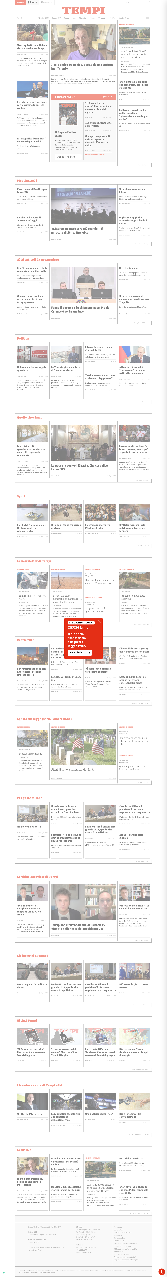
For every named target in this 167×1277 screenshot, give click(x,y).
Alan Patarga (125, 591)
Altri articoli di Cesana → (142, 480)
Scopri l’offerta (78, 652)
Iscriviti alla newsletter (123, 1233)
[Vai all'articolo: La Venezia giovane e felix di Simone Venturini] (66, 354)
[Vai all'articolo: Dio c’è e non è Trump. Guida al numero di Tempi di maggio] (134, 1036)
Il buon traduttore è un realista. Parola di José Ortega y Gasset (30, 299)
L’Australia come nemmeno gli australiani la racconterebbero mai (67, 599)
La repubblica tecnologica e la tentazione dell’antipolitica (65, 1117)
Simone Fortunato (127, 47)
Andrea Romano (56, 533)
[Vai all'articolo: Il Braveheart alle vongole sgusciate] (32, 354)
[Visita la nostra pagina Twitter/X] (18, 18)
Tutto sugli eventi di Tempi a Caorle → (139, 703)
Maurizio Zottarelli (57, 778)
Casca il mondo (23, 569)
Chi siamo (118, 1227)
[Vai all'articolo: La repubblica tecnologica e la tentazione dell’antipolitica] (66, 1101)
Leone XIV (56, 18)
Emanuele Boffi (21, 54)
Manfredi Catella (124, 824)
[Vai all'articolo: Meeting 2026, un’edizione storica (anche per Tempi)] (32, 32)
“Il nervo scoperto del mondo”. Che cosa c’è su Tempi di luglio (64, 1052)
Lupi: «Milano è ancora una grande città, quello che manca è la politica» (100, 830)
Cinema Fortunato (126, 24)
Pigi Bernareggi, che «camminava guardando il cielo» (133, 221)
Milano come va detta (29, 827)
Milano (92, 18)
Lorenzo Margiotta (125, 849)
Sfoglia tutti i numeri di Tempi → (140, 1069)
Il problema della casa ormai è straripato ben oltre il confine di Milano (65, 809)
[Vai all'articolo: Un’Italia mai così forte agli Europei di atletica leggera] (134, 512)
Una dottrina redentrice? (99, 1114)
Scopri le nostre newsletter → (141, 624)
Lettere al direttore (93, 597)
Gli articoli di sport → (143, 545)
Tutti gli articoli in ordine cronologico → (138, 1213)
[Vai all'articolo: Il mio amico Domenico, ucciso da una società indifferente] (83, 42)
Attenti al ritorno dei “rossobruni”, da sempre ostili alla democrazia (132, 370)
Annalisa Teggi (24, 591)
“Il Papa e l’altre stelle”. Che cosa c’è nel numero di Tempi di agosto (31, 1052)
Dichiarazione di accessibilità (125, 1243)
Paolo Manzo (21, 282)
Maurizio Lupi (89, 838)
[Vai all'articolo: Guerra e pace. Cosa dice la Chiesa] (32, 971)
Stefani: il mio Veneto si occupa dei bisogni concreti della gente (133, 680)
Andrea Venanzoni (25, 749)
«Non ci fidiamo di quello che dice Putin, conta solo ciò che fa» (133, 85)
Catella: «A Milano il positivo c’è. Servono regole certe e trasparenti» (134, 809)
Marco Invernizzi (124, 379)
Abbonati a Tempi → (143, 165)
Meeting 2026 (43, 18)
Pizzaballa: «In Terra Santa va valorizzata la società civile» (32, 105)
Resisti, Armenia (128, 268)
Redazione (88, 117)
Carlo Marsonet (22, 314)
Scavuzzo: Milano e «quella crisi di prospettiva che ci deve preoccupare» (66, 838)
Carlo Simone (123, 279)
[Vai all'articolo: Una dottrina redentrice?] (100, 1101)
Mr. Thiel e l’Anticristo (29, 1114)
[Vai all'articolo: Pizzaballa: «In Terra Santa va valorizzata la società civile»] (32, 89)
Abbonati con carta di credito (125, 1249)
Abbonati (20, 2)
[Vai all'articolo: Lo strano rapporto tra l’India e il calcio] (100, 512)
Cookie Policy (119, 1241)
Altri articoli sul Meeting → (142, 244)
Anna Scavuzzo (56, 852)
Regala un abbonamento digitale (126, 1260)
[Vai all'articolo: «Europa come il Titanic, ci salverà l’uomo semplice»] (134, 893)
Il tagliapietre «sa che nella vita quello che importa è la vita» (133, 741)
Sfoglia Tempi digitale (122, 1246)
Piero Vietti (21, 920)
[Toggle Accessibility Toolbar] (161, 1271)
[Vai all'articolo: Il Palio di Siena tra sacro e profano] (66, 512)
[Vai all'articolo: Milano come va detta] (32, 814)
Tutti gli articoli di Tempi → (141, 323)
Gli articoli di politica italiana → (141, 402)
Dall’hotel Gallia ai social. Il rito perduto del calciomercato (31, 528)
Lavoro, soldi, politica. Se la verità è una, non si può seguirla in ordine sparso (133, 449)
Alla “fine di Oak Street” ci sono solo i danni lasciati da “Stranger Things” (134, 54)
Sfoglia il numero (66, 157)
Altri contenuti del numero (96, 155)
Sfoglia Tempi (124, 18)
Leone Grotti (123, 99)
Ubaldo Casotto (124, 731)
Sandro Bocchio (22, 536)
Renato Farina (55, 318)
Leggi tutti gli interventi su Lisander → (139, 1134)
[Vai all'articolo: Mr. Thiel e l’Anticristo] (32, 1101)
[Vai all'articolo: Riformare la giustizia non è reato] (134, 971)
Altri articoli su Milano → (142, 861)
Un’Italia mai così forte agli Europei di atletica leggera (132, 528)
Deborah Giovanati (57, 75)
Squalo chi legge (58, 569)
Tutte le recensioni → (143, 782)
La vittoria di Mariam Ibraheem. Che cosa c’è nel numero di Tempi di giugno (100, 1052)
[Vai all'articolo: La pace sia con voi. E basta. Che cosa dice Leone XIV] (83, 443)
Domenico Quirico (125, 314)
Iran (74, 18)
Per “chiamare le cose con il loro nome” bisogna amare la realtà (31, 672)
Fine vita (82, 18)
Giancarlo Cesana (22, 461)
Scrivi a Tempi (119, 1230)
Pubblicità (118, 1235)
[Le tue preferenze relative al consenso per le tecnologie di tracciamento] (4, 1273)
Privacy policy (119, 1238)
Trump (66, 18)
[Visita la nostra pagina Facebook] (21, 18)
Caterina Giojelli (22, 153)
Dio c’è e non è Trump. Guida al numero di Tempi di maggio (133, 1052)
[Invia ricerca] (149, 2)
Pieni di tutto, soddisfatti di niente (72, 769)
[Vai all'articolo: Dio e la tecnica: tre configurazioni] (134, 1101)
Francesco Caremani (91, 533)
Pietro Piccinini (90, 150)
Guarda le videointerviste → (142, 940)
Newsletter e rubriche (106, 18)
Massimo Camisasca (23, 232)
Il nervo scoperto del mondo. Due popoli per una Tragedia (134, 299)
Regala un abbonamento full (125, 1257)
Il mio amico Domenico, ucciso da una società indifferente (30, 1182)
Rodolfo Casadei (22, 114)
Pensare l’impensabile (30, 754)
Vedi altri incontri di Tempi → (141, 1005)
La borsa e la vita (126, 569)
